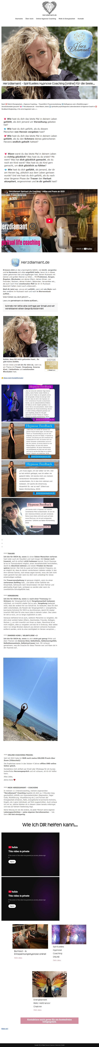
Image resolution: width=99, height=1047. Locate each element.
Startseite (19, 19)
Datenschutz (58, 1045)
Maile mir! (4, 1028)
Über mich (29, 19)
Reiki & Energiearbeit (67, 19)
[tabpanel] (49, 790)
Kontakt (81, 19)
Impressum (52, 1045)
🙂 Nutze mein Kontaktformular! (12, 378)
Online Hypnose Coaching (46, 19)
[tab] (50, 540)
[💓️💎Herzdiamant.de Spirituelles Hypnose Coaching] (49, 8)
